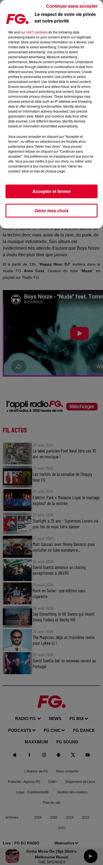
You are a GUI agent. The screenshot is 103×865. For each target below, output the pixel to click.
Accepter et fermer (51, 191)
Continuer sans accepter (72, 6)
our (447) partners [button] (34, 32)
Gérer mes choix (52, 210)
